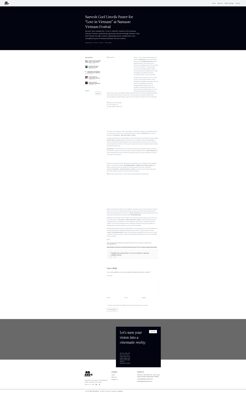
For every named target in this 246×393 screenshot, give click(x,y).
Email (126, 297)
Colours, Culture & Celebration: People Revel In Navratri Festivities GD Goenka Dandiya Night (94, 83)
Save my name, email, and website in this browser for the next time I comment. (128, 305)
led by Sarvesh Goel (117, 232)
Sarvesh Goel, (142, 59)
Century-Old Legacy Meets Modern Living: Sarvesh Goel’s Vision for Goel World (95, 61)
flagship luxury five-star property (144, 165)
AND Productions (151, 150)
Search (87, 90)
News (101, 42)
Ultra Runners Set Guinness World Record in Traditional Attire (93, 72)
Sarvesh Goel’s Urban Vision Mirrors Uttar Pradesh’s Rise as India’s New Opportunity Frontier (94, 67)
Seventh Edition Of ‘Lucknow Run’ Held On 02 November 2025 (94, 77)
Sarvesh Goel (144, 133)
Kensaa (120, 391)
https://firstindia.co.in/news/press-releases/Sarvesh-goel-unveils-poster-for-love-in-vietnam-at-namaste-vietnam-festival (132, 247)
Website (144, 297)
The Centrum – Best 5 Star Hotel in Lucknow (124, 135)
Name (109, 297)
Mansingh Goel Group (147, 61)
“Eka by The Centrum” (135, 213)
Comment (110, 275)
